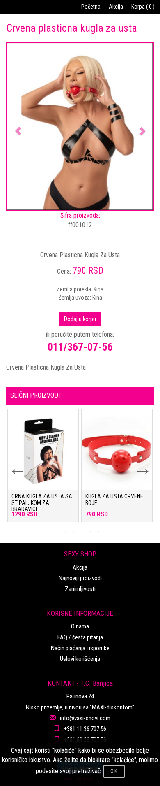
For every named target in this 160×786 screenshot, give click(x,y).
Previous (12, 463)
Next (137, 463)
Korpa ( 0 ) (143, 6)
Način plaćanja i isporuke (80, 648)
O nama (80, 626)
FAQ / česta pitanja (80, 637)
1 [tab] (66, 532)
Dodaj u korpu (80, 319)
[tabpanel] (43, 469)
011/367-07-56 (80, 347)
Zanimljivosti (80, 589)
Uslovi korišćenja (80, 659)
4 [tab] (90, 532)
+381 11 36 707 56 (85, 729)
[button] (18, 126)
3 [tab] (82, 532)
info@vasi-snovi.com (85, 718)
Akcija (116, 6)
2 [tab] (74, 532)
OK (114, 771)
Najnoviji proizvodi (80, 578)
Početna (91, 6)
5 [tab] (98, 532)
